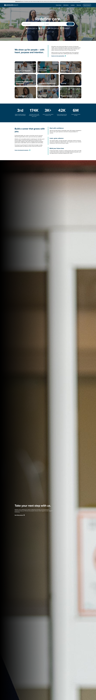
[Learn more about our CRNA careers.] (25, 80)
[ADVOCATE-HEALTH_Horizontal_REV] (11, 4)
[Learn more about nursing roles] (70, 80)
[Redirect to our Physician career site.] (48, 92)
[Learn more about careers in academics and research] (25, 67)
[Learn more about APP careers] (48, 67)
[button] (58, 5)
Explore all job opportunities (57, 56)
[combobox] (33, 24)
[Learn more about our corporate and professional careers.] (48, 80)
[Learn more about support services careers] (70, 92)
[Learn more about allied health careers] (70, 67)
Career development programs (21, 150)
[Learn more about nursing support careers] (25, 92)
